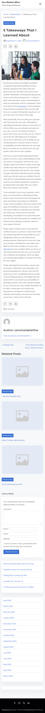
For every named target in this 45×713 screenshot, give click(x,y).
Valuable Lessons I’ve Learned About (17, 570)
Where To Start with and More (13, 440)
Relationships (15, 14)
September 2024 (9, 641)
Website (6, 539)
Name (6, 529)
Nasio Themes (17, 710)
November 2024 (9, 630)
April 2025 (7, 600)
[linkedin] (29, 704)
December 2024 (9, 624)
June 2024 (7, 659)
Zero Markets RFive (11, 2)
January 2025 (8, 618)
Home (5, 14)
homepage (22, 106)
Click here (7, 249)
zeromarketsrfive (32, 41)
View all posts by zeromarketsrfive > (17, 336)
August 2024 (8, 647)
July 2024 (7, 653)
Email (6, 534)
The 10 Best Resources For (12, 484)
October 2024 (8, 635)
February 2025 (9, 612)
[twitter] (10, 46)
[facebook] (5, 46)
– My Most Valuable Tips (11, 396)
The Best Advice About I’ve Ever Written (18, 587)
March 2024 (8, 676)
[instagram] (19, 704)
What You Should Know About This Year (18, 564)
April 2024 (7, 670)
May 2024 (7, 664)
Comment (7, 509)
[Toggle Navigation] (40, 3)
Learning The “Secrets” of (13, 581)
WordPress (38, 710)
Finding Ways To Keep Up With (15, 575)
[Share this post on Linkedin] (16, 46)
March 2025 (8, 606)
